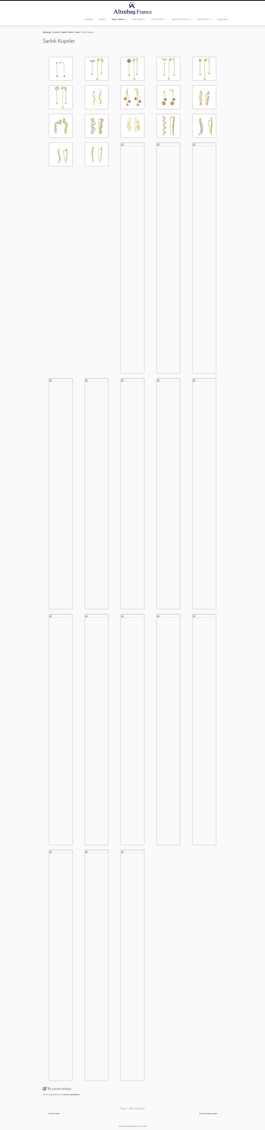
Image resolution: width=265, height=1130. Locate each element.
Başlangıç (47, 32)
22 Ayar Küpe (53, 1113)
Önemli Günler (203, 19)
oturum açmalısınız (71, 1094)
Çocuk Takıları (158, 19)
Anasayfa (89, 19)
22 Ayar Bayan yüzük (209, 1113)
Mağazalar (222, 19)
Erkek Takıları (138, 19)
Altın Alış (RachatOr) (180, 19)
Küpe (77, 32)
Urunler (56, 32)
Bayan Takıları (118, 19)
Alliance (102, 19)
